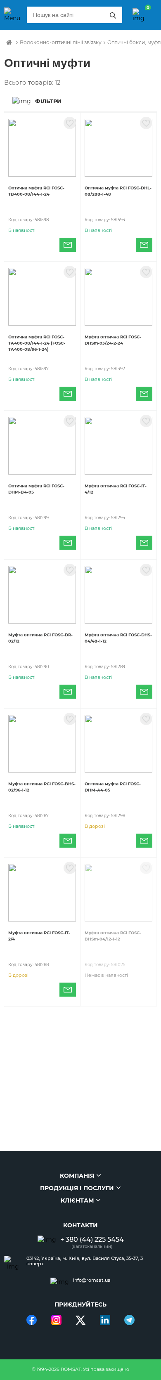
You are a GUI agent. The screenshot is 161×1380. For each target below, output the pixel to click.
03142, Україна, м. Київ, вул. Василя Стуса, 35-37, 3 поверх (84, 1261)
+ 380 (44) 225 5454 (92, 1239)
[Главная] (9, 42)
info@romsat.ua (92, 1280)
